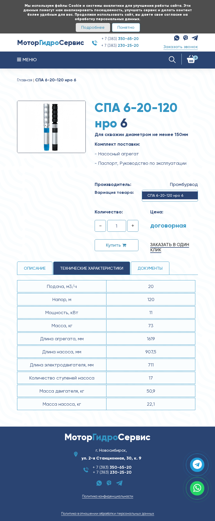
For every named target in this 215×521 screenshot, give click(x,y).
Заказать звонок (180, 46)
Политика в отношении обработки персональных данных (107, 514)
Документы (150, 268)
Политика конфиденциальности (107, 496)
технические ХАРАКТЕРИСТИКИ (91, 268)
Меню (29, 59)
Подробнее (93, 27)
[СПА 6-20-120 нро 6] (51, 126)
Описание (35, 268)
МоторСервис (50, 42)
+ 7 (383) (120, 38)
